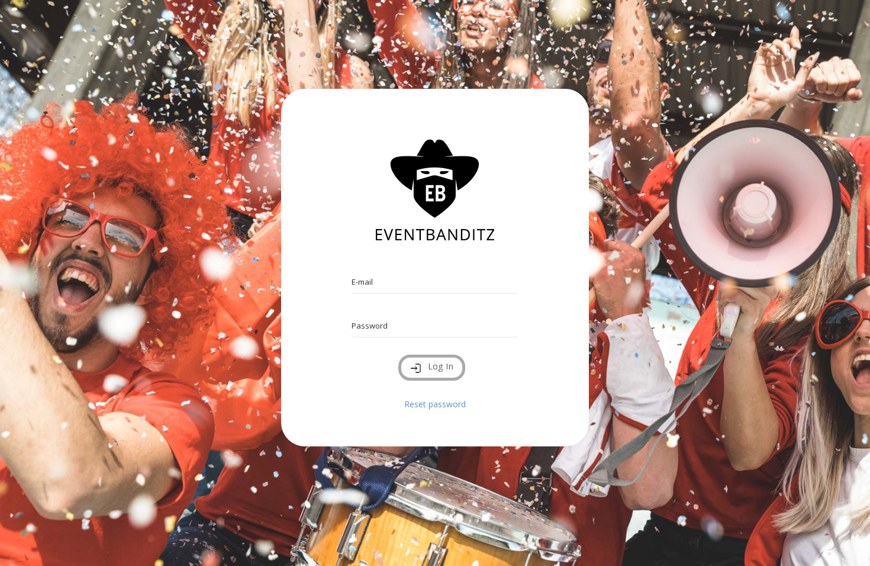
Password (370, 325)
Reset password (435, 404)
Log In (440, 366)
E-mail (362, 281)
